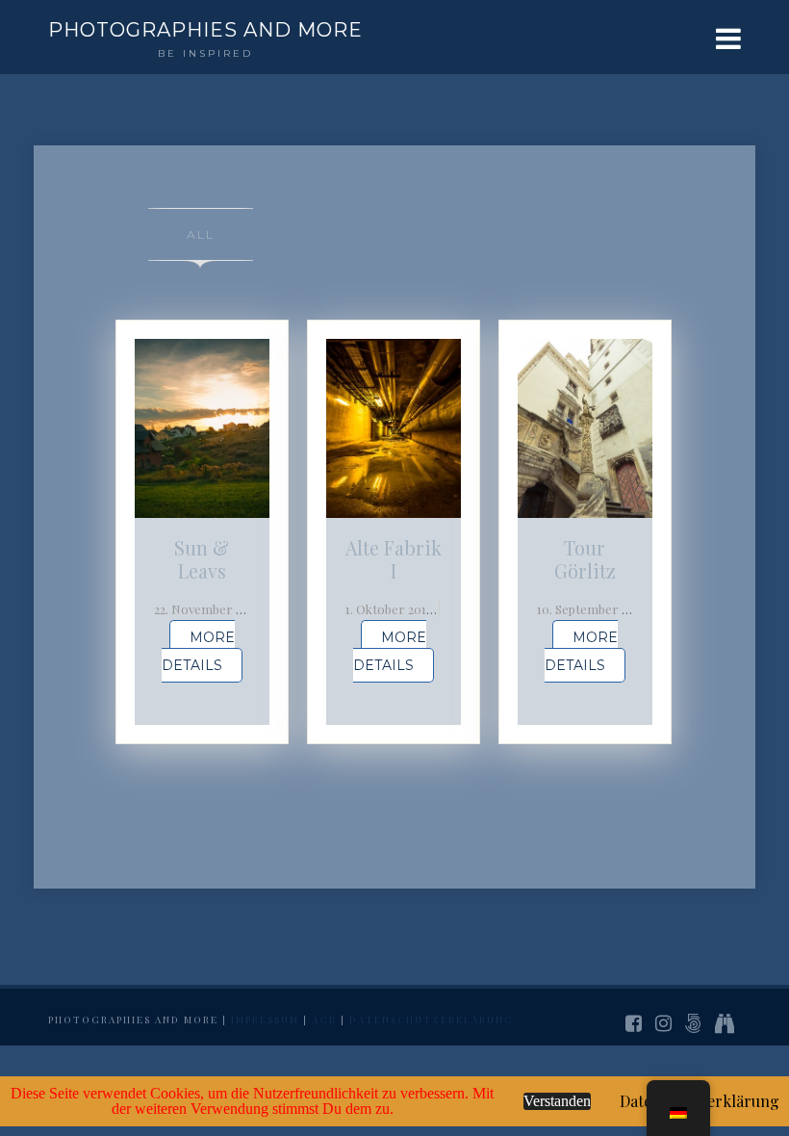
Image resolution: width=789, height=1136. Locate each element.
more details (198, 651)
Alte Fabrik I (393, 559)
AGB (324, 1019)
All (201, 234)
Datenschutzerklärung (431, 1019)
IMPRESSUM (265, 1019)
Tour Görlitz (585, 559)
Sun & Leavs (201, 559)
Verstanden (557, 1101)
